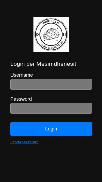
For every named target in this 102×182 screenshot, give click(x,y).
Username (21, 75)
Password (21, 99)
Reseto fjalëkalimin (24, 142)
